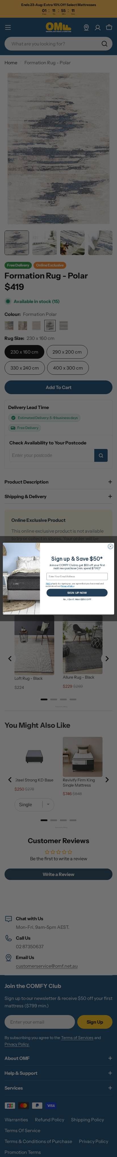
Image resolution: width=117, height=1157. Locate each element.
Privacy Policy (67, 586)
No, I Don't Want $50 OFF (77, 599)
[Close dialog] (110, 546)
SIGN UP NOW (77, 592)
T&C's (49, 583)
